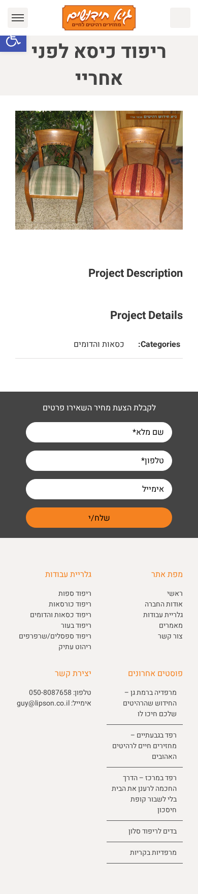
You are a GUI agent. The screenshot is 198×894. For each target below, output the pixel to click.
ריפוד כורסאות (70, 604)
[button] (13, 38)
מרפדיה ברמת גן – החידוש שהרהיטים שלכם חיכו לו (150, 703)
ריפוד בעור (76, 625)
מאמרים (171, 625)
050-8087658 (50, 692)
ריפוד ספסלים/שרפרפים (55, 636)
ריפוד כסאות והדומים (60, 615)
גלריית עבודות (163, 615)
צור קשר (170, 636)
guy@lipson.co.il (43, 703)
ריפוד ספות (74, 593)
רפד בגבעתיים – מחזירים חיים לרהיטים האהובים (144, 746)
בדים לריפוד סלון (152, 831)
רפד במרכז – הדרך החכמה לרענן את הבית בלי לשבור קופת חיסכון (144, 794)
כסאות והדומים (99, 344)
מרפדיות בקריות (153, 852)
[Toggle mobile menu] (18, 18)
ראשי (175, 593)
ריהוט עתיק (74, 647)
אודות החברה (164, 604)
